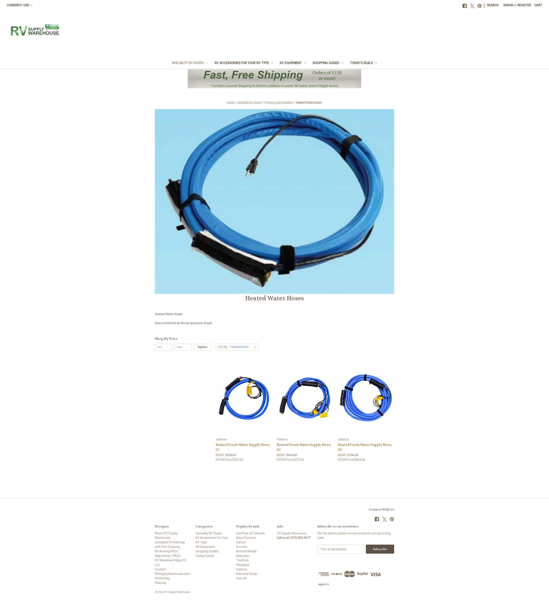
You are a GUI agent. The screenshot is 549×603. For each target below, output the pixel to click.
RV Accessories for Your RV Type (242, 63)
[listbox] (243, 347)
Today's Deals (361, 63)
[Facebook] (464, 6)
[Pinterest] (479, 6)
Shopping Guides (326, 63)
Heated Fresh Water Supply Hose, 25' (304, 447)
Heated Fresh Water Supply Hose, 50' (365, 447)
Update (203, 347)
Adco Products (246, 537)
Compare (242, 398)
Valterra (241, 569)
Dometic (241, 546)
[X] (472, 6)
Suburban (242, 555)
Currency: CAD (18, 5)
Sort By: (223, 346)
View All (241, 578)
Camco (241, 542)
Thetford (242, 560)
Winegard (242, 565)
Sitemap (160, 583)
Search (493, 5)
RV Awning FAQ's (166, 551)
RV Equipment (291, 63)
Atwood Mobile (246, 551)
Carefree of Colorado (250, 533)
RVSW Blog (162, 578)
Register (524, 5)
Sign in (508, 5)
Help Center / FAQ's (168, 555)
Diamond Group (246, 574)
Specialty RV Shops (188, 63)
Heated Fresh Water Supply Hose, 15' (243, 447)
